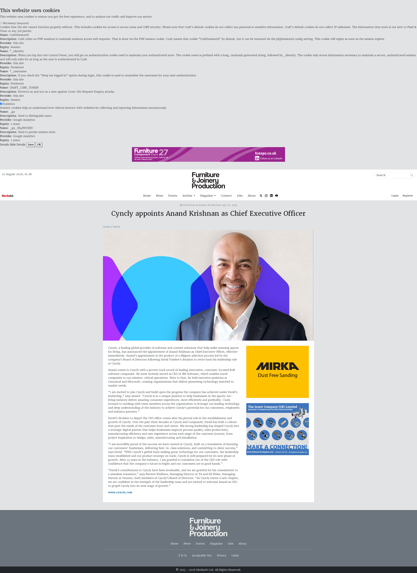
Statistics (9, 103)
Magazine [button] (207, 195)
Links (235, 555)
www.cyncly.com (120, 492)
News (159, 195)
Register (408, 195)
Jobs (240, 195)
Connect (226, 195)
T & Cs (182, 555)
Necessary (16, 23)
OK (39, 144)
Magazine (216, 543)
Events (172, 195)
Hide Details (18, 144)
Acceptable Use (202, 555)
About (252, 195)
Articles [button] (187, 195)
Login (394, 195)
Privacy (221, 555)
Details (4, 144)
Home (147, 195)
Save (31, 144)
